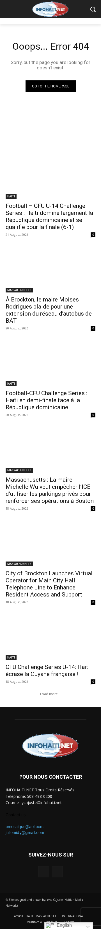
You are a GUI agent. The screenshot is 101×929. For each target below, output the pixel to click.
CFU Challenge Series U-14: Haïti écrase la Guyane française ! (48, 670)
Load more (49, 694)
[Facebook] (43, 871)
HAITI (11, 196)
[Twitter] (57, 871)
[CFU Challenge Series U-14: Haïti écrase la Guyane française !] (50, 637)
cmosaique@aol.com (24, 826)
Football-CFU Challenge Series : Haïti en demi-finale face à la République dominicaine (46, 400)
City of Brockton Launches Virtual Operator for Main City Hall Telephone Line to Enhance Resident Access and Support (49, 584)
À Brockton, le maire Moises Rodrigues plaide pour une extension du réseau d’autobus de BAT (49, 310)
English (64, 925)
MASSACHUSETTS (19, 290)
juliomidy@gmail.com (25, 832)
